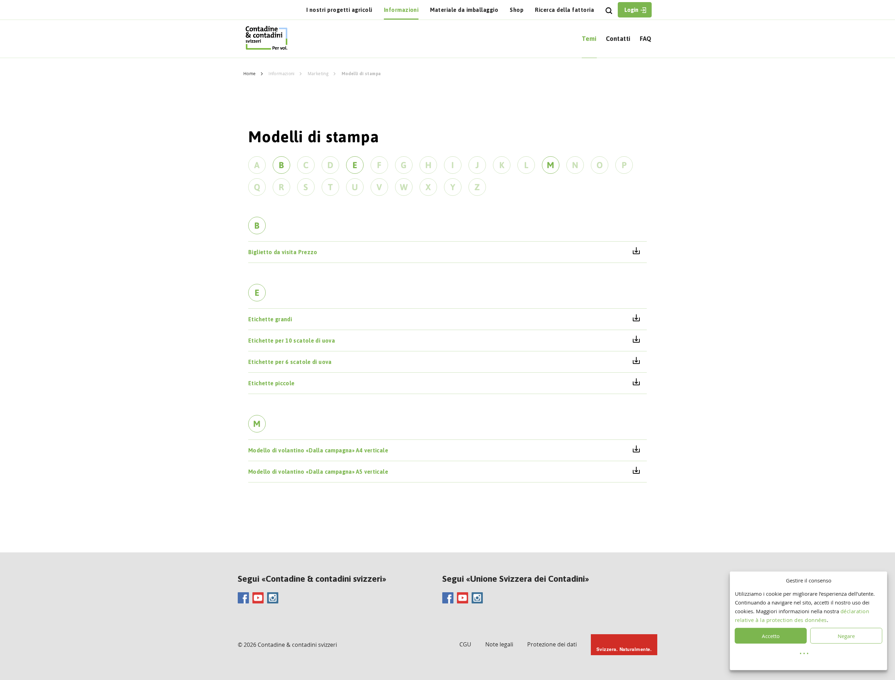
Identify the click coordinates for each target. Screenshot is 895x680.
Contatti (618, 38)
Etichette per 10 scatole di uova (291, 340)
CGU (465, 644)
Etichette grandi (270, 319)
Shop (516, 10)
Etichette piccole (271, 383)
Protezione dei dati (552, 644)
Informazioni (401, 10)
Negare (846, 635)
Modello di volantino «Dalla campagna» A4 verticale (318, 450)
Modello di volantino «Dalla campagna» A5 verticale (318, 471)
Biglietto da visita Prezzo (282, 252)
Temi (589, 38)
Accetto (771, 635)
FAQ (646, 38)
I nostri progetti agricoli (339, 10)
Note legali (499, 644)
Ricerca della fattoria (564, 10)
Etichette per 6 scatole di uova (290, 362)
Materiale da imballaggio (464, 10)
